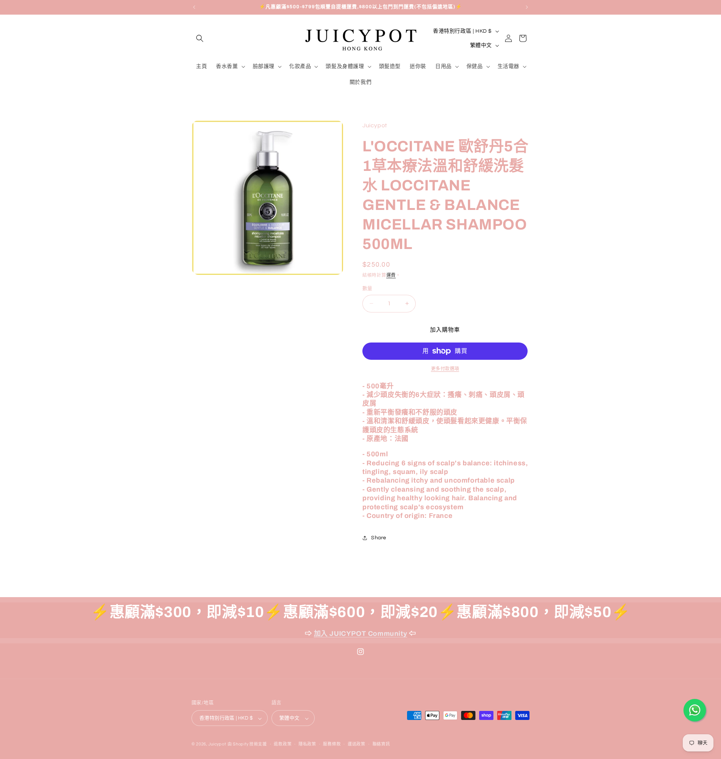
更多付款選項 (445, 369)
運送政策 (356, 744)
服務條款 (332, 744)
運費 (391, 275)
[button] (200, 38)
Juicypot (217, 744)
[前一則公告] (194, 7)
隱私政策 (307, 744)
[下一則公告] (527, 7)
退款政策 (282, 744)
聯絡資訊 (381, 744)
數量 (367, 288)
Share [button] (378, 537)
